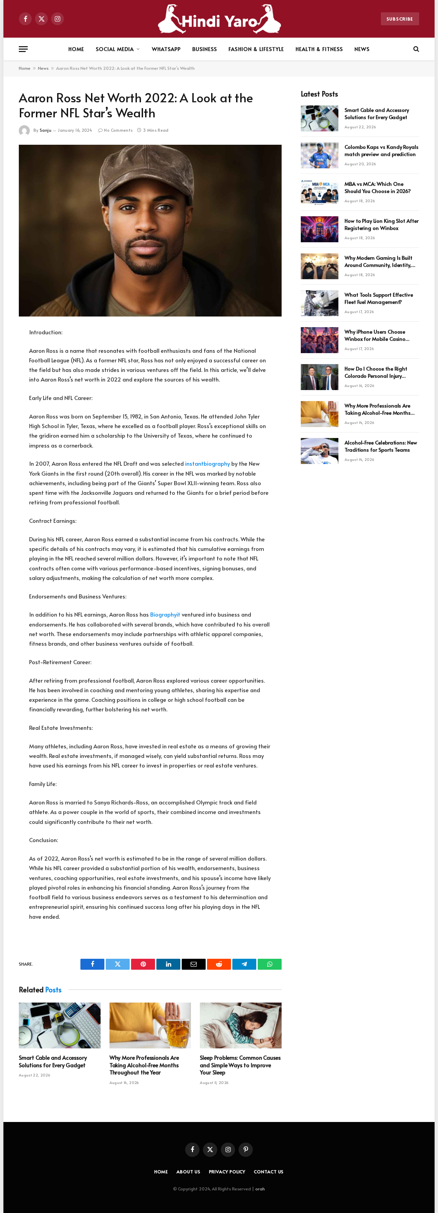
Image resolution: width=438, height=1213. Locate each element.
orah (260, 1189)
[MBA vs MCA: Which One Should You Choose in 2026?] (319, 192)
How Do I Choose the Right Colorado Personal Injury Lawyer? (376, 372)
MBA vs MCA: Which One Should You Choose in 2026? (378, 187)
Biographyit (165, 614)
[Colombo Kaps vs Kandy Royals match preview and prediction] (319, 155)
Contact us (269, 1172)
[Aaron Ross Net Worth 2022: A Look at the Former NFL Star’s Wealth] (150, 231)
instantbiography (207, 463)
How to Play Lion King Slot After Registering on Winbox (381, 224)
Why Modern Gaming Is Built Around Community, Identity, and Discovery (378, 261)
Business (204, 48)
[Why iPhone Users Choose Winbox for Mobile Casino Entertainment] (319, 340)
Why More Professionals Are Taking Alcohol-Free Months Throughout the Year (144, 1065)
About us (188, 1172)
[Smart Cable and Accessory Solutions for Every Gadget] (60, 1025)
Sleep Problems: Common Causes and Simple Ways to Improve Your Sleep (240, 1065)
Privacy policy (227, 1172)
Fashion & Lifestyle (256, 48)
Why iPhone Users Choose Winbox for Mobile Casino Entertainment (375, 335)
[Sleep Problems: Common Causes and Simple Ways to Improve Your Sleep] (241, 1025)
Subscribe (400, 19)
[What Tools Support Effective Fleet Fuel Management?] (319, 303)
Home (76, 48)
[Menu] (23, 49)
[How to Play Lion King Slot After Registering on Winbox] (319, 229)
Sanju (45, 130)
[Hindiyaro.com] (219, 19)
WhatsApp (166, 48)
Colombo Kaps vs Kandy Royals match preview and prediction (381, 150)
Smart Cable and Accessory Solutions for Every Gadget (53, 1061)
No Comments (118, 130)
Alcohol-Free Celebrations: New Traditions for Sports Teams (381, 446)
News (362, 48)
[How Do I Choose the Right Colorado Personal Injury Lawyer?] (319, 377)
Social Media (115, 48)
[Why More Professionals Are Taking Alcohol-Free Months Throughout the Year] (150, 1025)
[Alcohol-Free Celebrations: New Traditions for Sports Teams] (319, 451)
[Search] (415, 49)
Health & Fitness (319, 48)
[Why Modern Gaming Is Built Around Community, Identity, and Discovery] (319, 266)
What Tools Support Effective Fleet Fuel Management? (379, 298)
